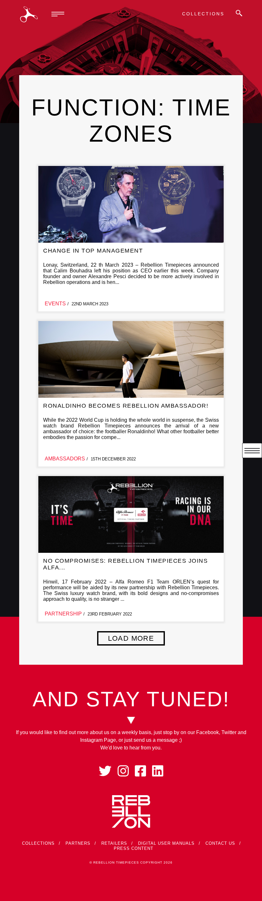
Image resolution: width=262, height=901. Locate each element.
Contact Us (220, 843)
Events (55, 303)
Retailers (114, 843)
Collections (203, 13)
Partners (78, 843)
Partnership (63, 613)
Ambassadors (65, 458)
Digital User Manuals (166, 843)
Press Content (133, 848)
